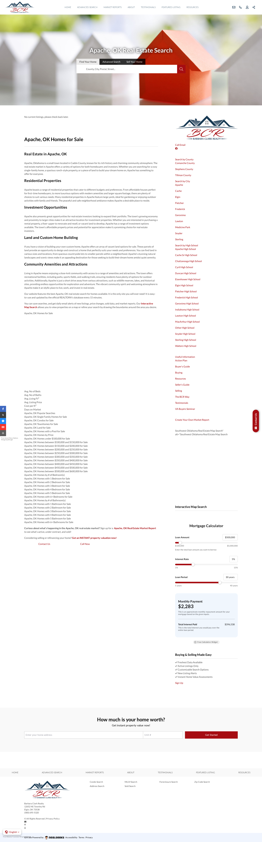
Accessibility (71, 837)
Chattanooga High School (188, 261)
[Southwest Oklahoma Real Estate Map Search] (175, 514)
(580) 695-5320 (31, 812)
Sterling (179, 239)
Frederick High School (186, 297)
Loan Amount (182, 537)
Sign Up (179, 682)
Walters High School (185, 345)
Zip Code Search (202, 782)
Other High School (184, 327)
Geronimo (180, 215)
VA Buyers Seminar (185, 408)
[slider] (206, 542)
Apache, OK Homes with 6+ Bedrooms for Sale (48, 496)
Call (177, 144)
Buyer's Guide (182, 366)
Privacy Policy (53, 818)
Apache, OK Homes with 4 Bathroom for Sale (47, 514)
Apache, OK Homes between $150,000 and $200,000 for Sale (56, 445)
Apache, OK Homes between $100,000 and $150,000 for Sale (56, 442)
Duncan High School (185, 273)
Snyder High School (185, 333)
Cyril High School (184, 267)
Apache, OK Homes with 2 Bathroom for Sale (47, 507)
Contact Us (44, 543)
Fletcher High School (186, 291)
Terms (81, 837)
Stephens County (184, 169)
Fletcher (179, 202)
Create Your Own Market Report (192, 419)
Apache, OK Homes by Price (38, 434)
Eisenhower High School (187, 279)
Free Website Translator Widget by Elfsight (17, 837)
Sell (134, 61)
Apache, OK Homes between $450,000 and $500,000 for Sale (56, 467)
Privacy (89, 837)
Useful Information (185, 356)
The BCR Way (182, 396)
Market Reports (113, 7)
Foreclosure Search (169, 782)
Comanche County (185, 163)
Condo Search (96, 782)
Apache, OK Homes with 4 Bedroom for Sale (47, 489)
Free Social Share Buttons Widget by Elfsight (9, 439)
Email (182, 144)
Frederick (180, 209)
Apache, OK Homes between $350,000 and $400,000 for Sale (56, 460)
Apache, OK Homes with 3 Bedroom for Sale (47, 485)
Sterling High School (185, 339)
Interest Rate (182, 559)
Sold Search (130, 786)
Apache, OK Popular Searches (39, 413)
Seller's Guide (182, 384)
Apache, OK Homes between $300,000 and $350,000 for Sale (56, 456)
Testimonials (148, 7)
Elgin (177, 196)
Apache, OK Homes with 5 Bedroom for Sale (47, 493)
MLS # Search (131, 782)
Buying (178, 372)
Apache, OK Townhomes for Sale (41, 424)
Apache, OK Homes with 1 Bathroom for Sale (47, 503)
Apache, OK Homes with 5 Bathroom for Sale (47, 518)
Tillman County (183, 175)
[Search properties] (181, 69)
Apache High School (185, 249)
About (131, 7)
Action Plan (181, 360)
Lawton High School (185, 315)
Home (68, 7)
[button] (3, 409)
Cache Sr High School (186, 255)
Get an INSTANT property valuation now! (94, 537)
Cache (178, 190)
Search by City (182, 181)
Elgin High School (184, 285)
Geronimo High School (187, 303)
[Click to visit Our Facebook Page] (176, 148)
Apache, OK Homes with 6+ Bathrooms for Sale (48, 522)
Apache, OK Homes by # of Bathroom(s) (45, 500)
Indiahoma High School (187, 309)
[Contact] (25, 821)
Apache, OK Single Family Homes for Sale (45, 416)
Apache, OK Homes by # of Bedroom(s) (44, 474)
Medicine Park (182, 227)
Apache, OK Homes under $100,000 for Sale (47, 438)
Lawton (179, 221)
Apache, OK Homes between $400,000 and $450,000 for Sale (56, 463)
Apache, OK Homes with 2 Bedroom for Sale (47, 482)
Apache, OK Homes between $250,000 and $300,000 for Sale (56, 453)
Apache (179, 184)
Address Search (97, 786)
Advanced (111, 61)
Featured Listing (171, 7)
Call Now (85, 543)
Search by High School (186, 245)
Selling (178, 390)
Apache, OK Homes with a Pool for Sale (44, 431)
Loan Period (181, 577)
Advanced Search (87, 7)
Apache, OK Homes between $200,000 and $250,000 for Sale (56, 449)
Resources (192, 7)
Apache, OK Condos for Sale (39, 420)
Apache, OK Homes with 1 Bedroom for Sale (47, 478)
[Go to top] (25, 824)
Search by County (184, 159)
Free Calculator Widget (207, 642)
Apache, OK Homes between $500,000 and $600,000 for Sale (56, 471)
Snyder (178, 233)
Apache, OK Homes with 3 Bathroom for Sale (47, 511)
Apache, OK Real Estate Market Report (135, 528)
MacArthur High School (187, 321)
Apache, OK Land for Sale (37, 427)
